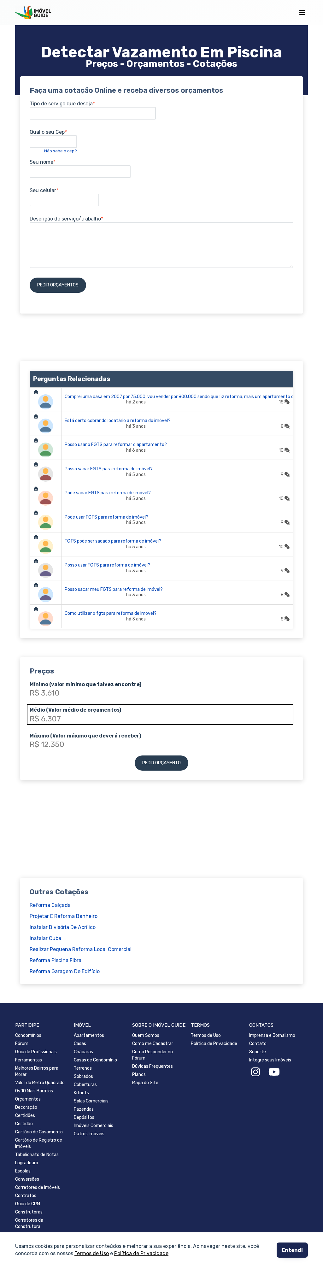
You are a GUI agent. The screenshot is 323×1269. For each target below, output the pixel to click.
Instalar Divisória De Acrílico (63, 927)
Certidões (25, 1115)
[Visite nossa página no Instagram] (255, 1072)
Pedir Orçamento (161, 763)
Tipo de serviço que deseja (61, 104)
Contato (258, 1043)
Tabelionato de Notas (37, 1154)
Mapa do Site (145, 1082)
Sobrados (83, 1076)
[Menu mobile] (302, 12)
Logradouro (26, 1163)
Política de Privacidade (141, 1253)
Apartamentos (89, 1035)
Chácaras (83, 1052)
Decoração (26, 1107)
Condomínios (28, 1035)
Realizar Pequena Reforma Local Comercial (81, 949)
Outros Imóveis (89, 1134)
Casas (80, 1043)
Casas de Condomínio (95, 1060)
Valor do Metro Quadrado (40, 1082)
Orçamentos (28, 1099)
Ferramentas (28, 1060)
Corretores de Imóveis (37, 1187)
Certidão (24, 1123)
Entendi (292, 1250)
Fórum (21, 1043)
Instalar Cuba (45, 938)
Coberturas (85, 1084)
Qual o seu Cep (47, 132)
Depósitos (84, 1117)
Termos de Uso (91, 1253)
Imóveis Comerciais (93, 1125)
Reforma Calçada (50, 905)
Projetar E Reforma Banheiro (63, 916)
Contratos (25, 1195)
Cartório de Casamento (39, 1132)
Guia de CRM (27, 1204)
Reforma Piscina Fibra (55, 960)
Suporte (257, 1052)
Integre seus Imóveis (270, 1060)
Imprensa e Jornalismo (272, 1035)
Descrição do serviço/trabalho (65, 219)
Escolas (23, 1171)
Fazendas (84, 1109)
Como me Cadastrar (152, 1043)
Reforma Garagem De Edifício (65, 971)
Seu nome (41, 162)
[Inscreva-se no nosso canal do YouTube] (274, 1072)
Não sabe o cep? (60, 151)
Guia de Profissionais (36, 1052)
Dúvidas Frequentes (152, 1066)
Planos (139, 1074)
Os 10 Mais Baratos (34, 1091)
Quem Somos (145, 1035)
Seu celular (43, 190)
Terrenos (83, 1068)
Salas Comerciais (91, 1101)
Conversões (27, 1179)
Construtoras (29, 1212)
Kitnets (81, 1093)
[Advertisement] (161, 337)
